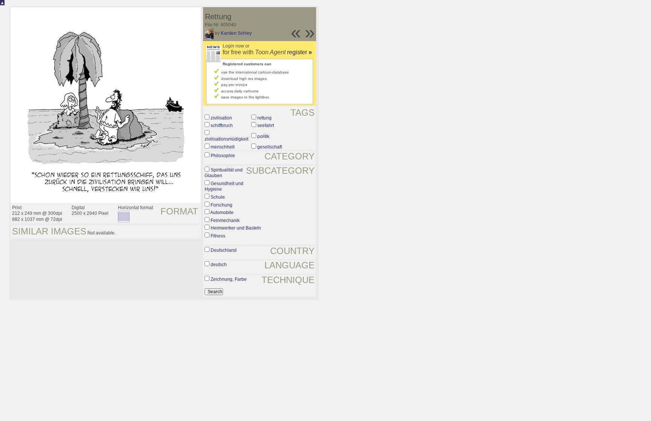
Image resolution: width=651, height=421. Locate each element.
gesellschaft (269, 147)
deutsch (219, 264)
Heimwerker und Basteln (236, 228)
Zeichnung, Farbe (229, 279)
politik (263, 136)
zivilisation (221, 118)
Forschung (221, 205)
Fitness (218, 236)
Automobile (222, 212)
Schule (218, 197)
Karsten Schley (236, 33)
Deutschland (224, 250)
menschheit (222, 147)
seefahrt (265, 125)
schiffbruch (222, 125)
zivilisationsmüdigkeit (226, 139)
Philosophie (223, 155)
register (299, 52)
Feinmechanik (225, 220)
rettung (264, 118)
